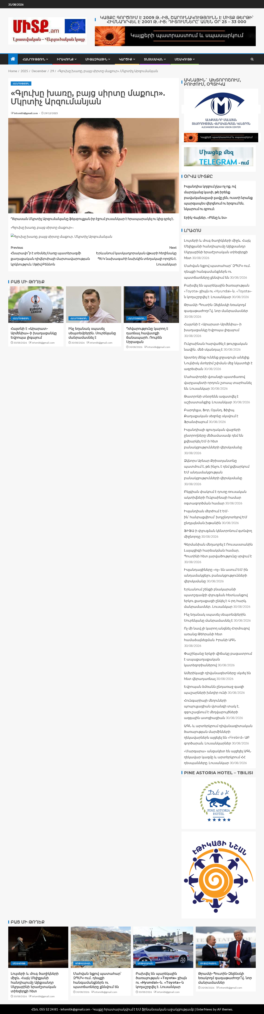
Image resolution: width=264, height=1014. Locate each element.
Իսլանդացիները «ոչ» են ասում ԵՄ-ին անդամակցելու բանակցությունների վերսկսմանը (216, 575)
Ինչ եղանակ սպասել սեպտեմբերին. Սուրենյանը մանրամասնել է (92, 333)
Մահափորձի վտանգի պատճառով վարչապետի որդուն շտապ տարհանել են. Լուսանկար (218, 382)
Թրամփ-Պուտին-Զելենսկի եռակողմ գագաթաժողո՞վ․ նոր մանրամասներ (225, 978)
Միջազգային (96, 59)
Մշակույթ (183, 59)
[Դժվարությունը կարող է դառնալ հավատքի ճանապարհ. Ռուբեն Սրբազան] (151, 304)
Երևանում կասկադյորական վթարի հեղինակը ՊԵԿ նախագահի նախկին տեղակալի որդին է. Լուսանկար (136, 255)
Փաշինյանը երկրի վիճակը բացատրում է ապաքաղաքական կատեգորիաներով (218, 659)
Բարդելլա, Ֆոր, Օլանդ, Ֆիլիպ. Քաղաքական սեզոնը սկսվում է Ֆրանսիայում (211, 416)
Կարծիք (125, 59)
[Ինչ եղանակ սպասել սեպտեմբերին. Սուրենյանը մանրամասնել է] (93, 304)
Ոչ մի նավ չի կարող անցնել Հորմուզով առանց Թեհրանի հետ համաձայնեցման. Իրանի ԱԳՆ (217, 634)
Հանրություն (34, 59)
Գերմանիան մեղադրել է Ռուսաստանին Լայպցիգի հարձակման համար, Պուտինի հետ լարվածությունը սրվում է (218, 550)
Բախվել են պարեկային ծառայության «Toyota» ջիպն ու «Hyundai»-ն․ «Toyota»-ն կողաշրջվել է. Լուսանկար (218, 291)
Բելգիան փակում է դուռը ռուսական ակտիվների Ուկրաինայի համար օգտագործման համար (215, 497)
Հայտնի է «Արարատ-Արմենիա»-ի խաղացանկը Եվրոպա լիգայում (34, 333)
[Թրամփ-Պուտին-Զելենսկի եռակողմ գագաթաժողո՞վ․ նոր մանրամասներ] (226, 947)
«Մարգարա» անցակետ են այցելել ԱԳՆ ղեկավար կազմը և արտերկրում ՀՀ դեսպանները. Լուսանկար (217, 757)
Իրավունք (65, 59)
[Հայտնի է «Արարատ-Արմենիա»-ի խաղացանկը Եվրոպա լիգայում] (36, 304)
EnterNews (204, 1009)
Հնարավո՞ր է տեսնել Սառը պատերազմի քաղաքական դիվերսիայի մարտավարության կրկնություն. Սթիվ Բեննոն (50, 255)
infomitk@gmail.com (26, 113)
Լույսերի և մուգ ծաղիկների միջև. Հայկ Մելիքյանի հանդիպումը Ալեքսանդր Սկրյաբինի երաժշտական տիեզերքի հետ (35, 982)
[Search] (252, 59)
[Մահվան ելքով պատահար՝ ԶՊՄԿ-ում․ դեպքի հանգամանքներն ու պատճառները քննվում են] (101, 947)
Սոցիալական (83, 963)
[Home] (13, 59)
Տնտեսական (153, 59)
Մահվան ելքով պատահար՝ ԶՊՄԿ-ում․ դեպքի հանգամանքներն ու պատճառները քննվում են (217, 271)
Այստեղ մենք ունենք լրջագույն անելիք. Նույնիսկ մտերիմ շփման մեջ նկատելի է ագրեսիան (218, 363)
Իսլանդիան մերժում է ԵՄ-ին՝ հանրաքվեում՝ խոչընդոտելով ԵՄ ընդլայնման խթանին (215, 517)
